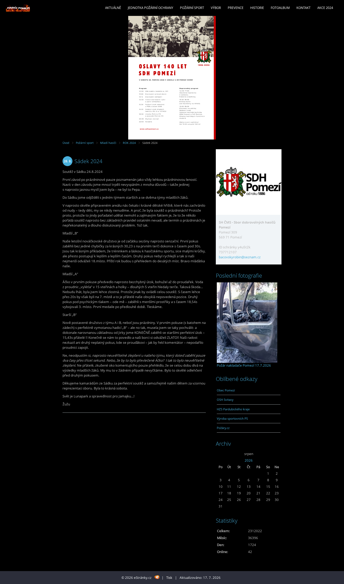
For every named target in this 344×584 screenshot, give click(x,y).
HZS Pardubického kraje (233, 409)
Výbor (216, 8)
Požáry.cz (223, 428)
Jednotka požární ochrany (150, 8)
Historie (257, 8)
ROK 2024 (129, 143)
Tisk (169, 577)
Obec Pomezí (226, 390)
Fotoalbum (280, 8)
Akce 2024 (325, 8)
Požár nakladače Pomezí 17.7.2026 (244, 365)
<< (221, 453)
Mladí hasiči (108, 143)
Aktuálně (113, 8)
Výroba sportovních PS (232, 418)
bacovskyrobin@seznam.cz (240, 257)
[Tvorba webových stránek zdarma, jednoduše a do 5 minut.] (157, 577)
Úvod (66, 143)
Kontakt (303, 8)
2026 (249, 460)
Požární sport (192, 8)
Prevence (235, 8)
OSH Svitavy (225, 400)
